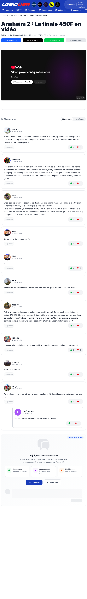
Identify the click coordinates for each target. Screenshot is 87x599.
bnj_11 (14, 387)
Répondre (9, 147)
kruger (15, 338)
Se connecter (34, 482)
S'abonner (54, 482)
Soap (14, 196)
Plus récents (79, 119)
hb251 (14, 280)
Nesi (14, 232)
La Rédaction (28, 411)
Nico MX (15, 305)
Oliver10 (16, 160)
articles (14, 15)
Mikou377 (16, 129)
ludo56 (15, 362)
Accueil (5, 15)
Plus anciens (67, 119)
